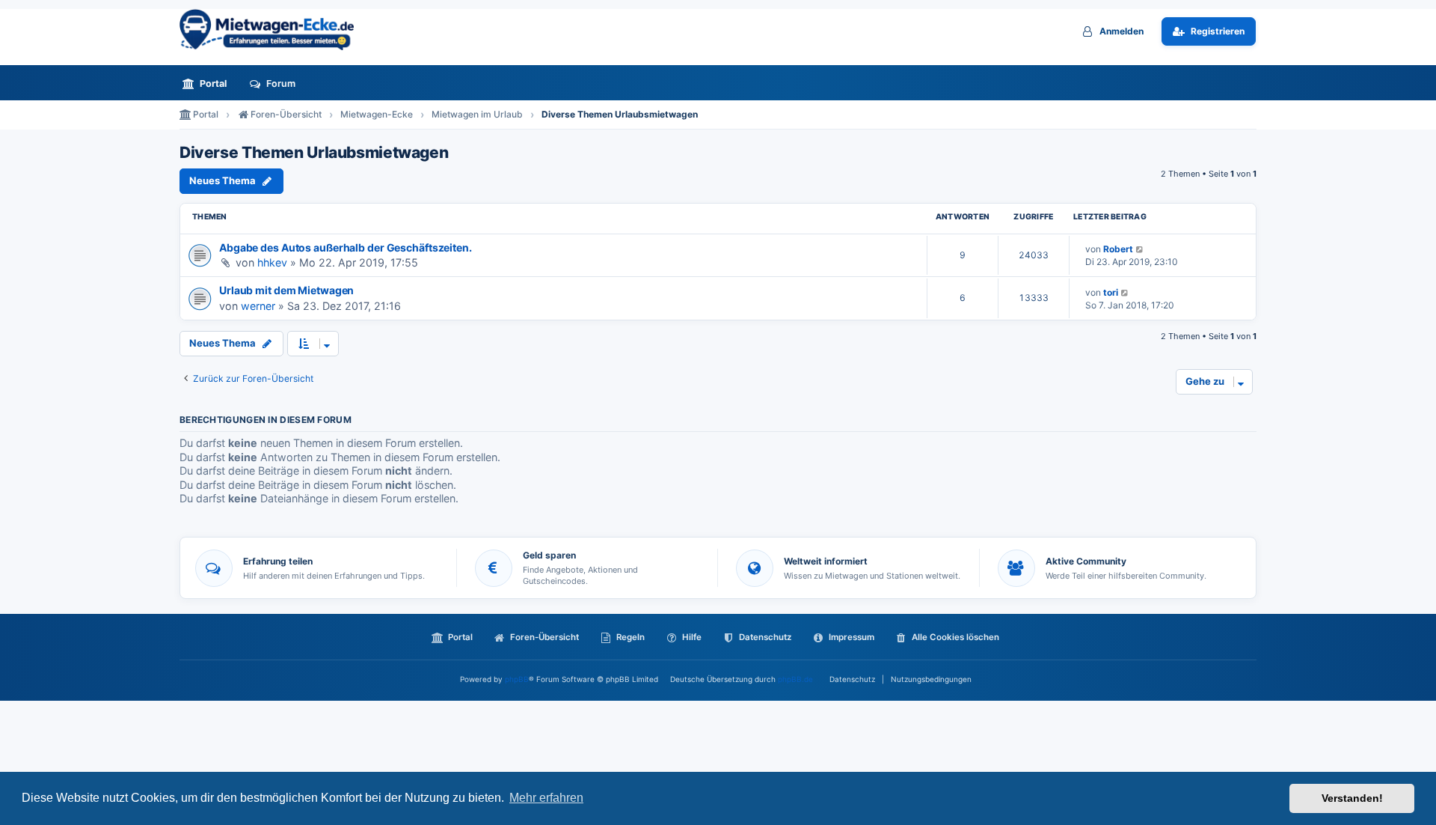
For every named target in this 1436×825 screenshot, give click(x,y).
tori (1110, 292)
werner (258, 305)
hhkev (272, 262)
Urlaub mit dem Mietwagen (286, 290)
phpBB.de (795, 679)
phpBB (517, 679)
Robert (1118, 249)
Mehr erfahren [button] (546, 797)
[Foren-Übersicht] (273, 29)
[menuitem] (209, 83)
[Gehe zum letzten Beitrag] (1140, 249)
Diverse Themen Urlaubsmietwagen (314, 153)
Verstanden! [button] (1352, 798)
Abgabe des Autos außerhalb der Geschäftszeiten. (345, 247)
